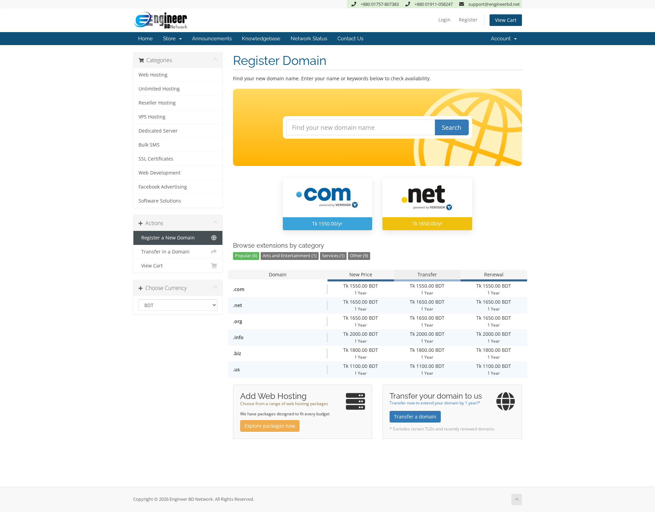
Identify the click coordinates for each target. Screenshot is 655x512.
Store (170, 39)
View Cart (505, 20)
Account (502, 39)
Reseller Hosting (157, 103)
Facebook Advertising (163, 187)
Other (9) (359, 256)
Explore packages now (270, 426)
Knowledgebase (261, 39)
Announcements (212, 39)
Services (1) (333, 256)
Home (145, 39)
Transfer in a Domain (164, 252)
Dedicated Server (158, 131)
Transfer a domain (415, 416)
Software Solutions (160, 201)
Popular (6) (246, 256)
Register (468, 19)
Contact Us (350, 39)
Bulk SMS (149, 145)
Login (444, 19)
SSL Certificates (156, 159)
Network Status (309, 39)
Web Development (159, 173)
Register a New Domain (167, 238)
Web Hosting (153, 75)
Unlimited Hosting (159, 89)
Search (451, 127)
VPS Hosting (152, 117)
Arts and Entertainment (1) (290, 256)
